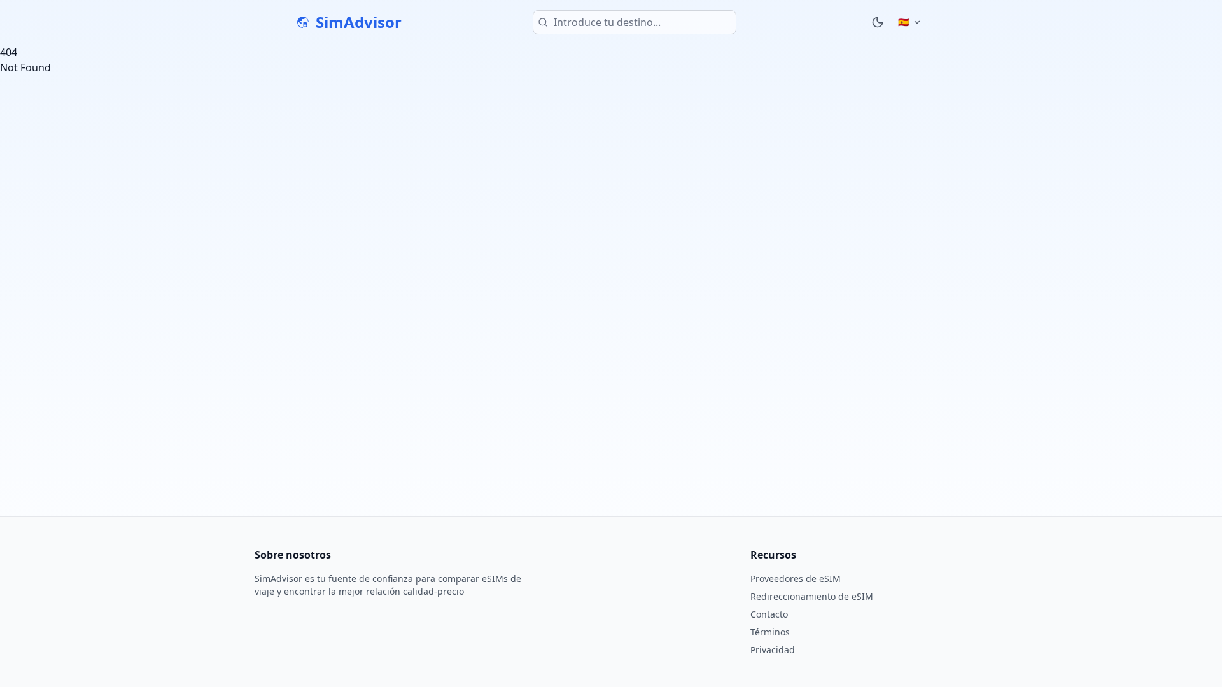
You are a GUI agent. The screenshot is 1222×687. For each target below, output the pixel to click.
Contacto (769, 614)
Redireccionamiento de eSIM (811, 596)
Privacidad (772, 650)
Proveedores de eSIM (795, 578)
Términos (770, 632)
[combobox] (634, 22)
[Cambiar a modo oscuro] (877, 22)
